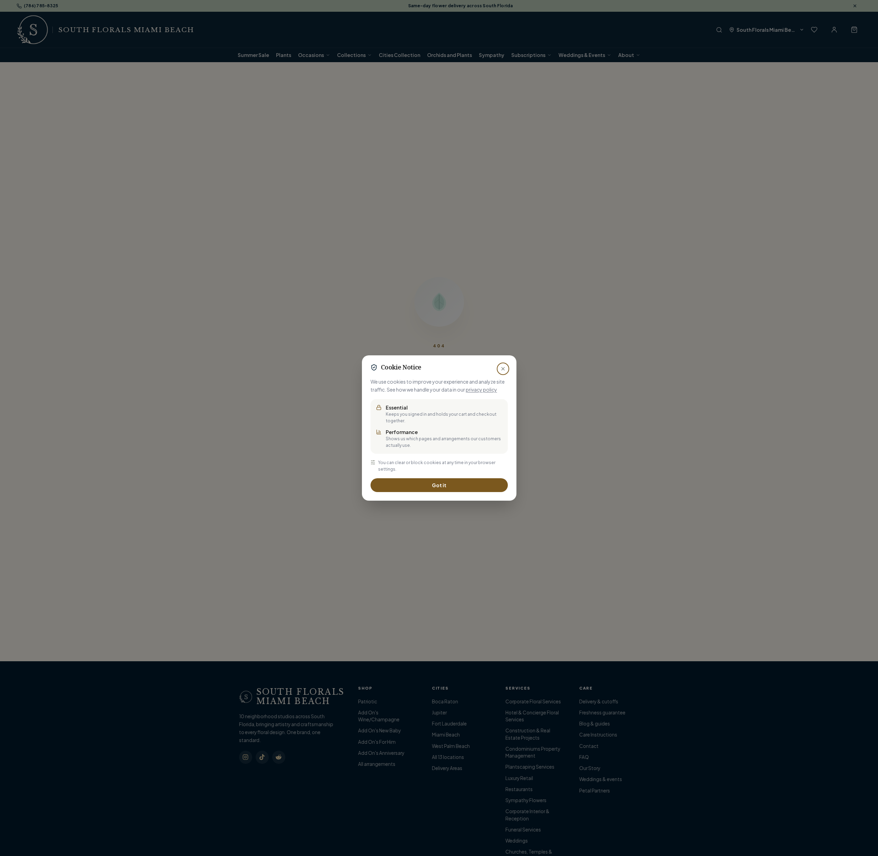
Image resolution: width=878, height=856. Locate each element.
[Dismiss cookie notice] (503, 369)
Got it (439, 485)
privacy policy (481, 389)
